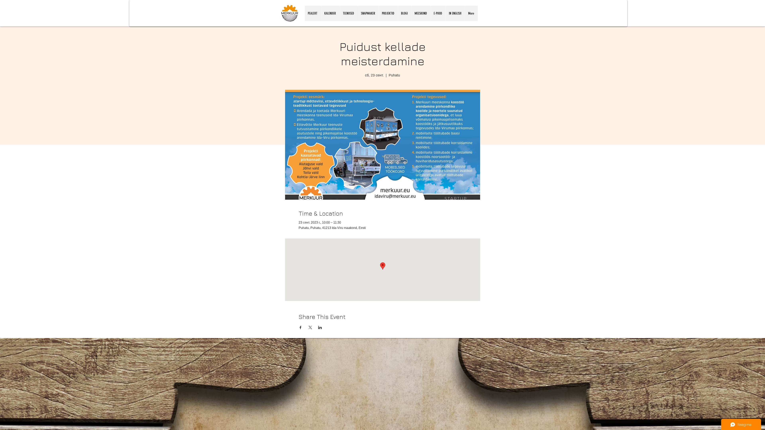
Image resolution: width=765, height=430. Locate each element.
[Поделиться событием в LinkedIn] (320, 327)
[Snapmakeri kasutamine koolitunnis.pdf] (465, 371)
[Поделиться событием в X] (310, 327)
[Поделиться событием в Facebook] (300, 327)
